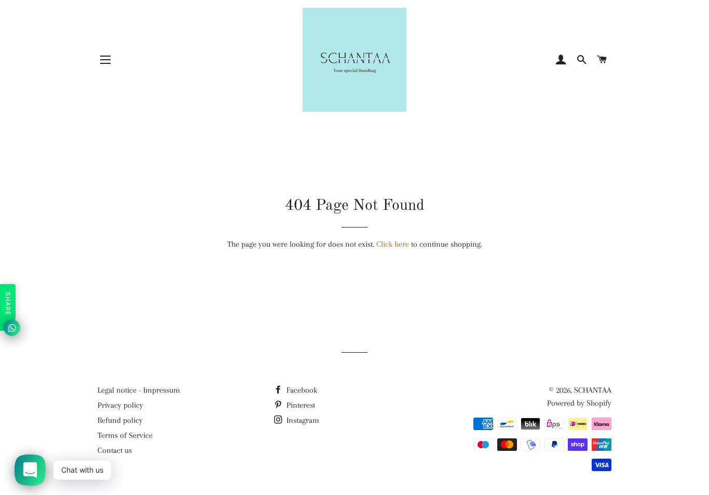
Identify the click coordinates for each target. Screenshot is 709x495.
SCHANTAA (592, 390)
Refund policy (120, 420)
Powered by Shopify (579, 403)
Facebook (300, 390)
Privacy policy (120, 405)
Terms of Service (125, 435)
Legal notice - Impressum (139, 390)
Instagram (301, 420)
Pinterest (299, 405)
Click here (392, 244)
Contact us (115, 450)
